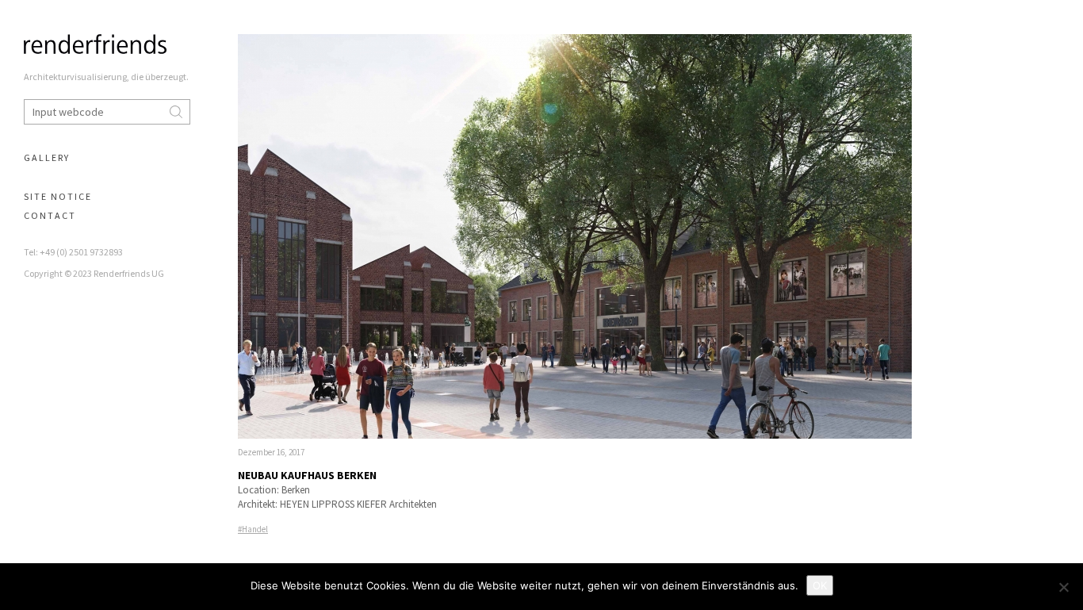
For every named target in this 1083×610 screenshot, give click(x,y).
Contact (50, 215)
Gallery (47, 157)
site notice (58, 196)
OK (820, 585)
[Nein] (1063, 587)
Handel (255, 529)
